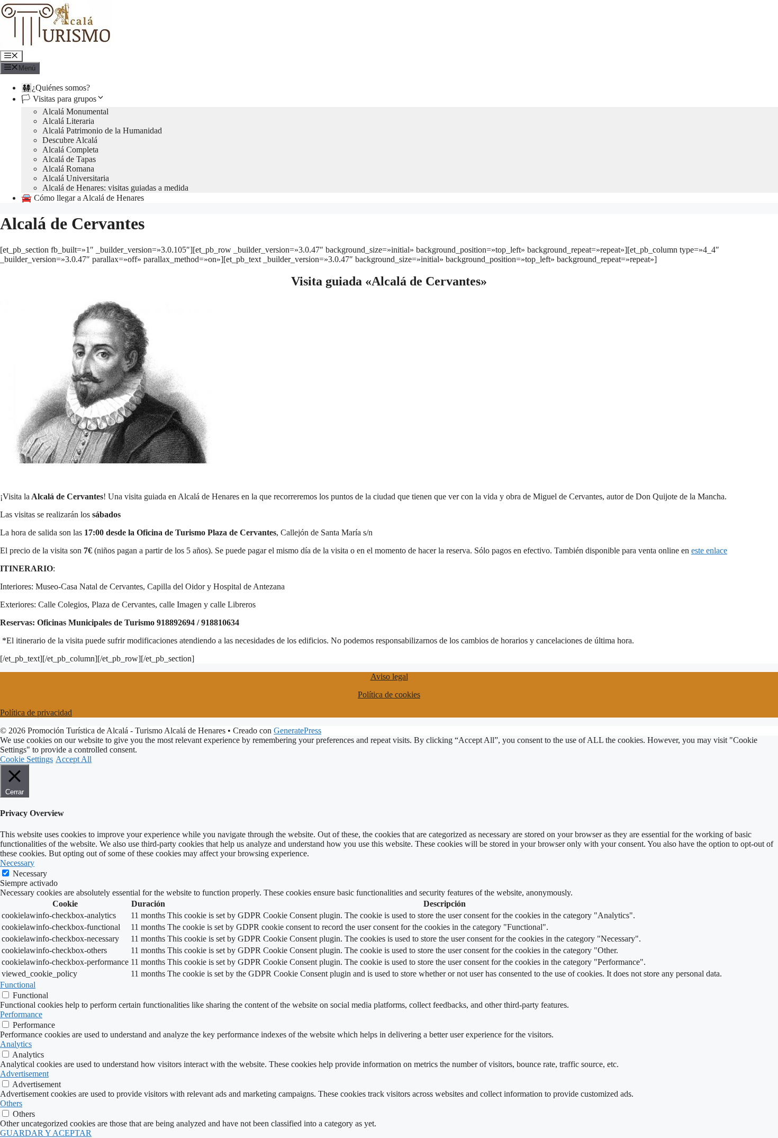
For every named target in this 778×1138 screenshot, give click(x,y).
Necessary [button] (17, 862)
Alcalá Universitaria (75, 178)
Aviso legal (389, 676)
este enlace (709, 550)
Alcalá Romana (68, 168)
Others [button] (11, 1103)
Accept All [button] (74, 759)
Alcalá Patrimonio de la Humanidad (102, 130)
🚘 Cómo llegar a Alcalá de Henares (82, 197)
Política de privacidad (36, 712)
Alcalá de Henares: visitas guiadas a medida (115, 187)
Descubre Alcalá (69, 140)
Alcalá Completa (70, 149)
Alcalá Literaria (68, 121)
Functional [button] (17, 984)
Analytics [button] (16, 1044)
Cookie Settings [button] (26, 759)
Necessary (30, 873)
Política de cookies (389, 694)
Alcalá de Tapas (69, 159)
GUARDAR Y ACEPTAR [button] (46, 1132)
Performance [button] (21, 1014)
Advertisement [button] (24, 1073)
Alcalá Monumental (75, 111)
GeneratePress (297, 730)
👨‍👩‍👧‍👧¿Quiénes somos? (55, 87)
